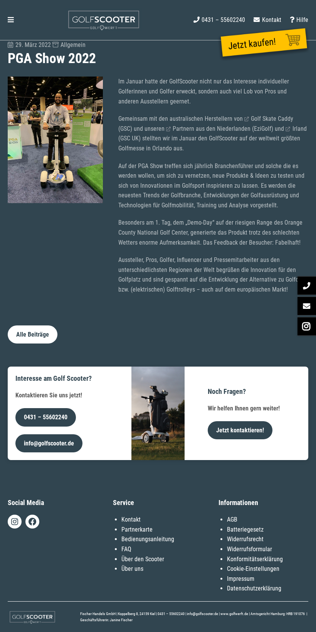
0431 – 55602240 (45, 417)
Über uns (132, 568)
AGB (232, 519)
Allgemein (73, 44)
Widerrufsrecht (245, 539)
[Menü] (11, 20)
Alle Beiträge (32, 334)
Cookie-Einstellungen (253, 568)
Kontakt (131, 519)
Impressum (240, 578)
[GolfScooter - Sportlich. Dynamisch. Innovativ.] (103, 29)
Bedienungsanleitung (147, 539)
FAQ (126, 549)
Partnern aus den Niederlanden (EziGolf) (223, 128)
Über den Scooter (142, 559)
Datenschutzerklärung (254, 588)
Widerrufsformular (249, 549)
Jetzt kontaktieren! (240, 430)
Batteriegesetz (245, 529)
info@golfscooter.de (49, 443)
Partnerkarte (137, 529)
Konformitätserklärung (255, 559)
